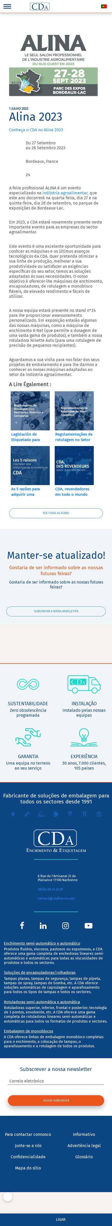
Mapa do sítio (28, 1168)
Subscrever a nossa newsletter (56, 611)
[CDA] (39, 6)
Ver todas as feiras (56, 513)
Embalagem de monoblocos (28, 1031)
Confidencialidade (28, 1156)
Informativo (84, 1134)
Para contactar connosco (28, 1134)
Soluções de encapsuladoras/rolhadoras (40, 972)
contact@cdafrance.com (56, 898)
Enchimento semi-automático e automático (42, 943)
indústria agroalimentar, (65, 192)
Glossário (84, 1156)
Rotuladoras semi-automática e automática (42, 1002)
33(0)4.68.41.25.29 (50, 889)
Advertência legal (84, 1145)
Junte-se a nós (28, 1145)
